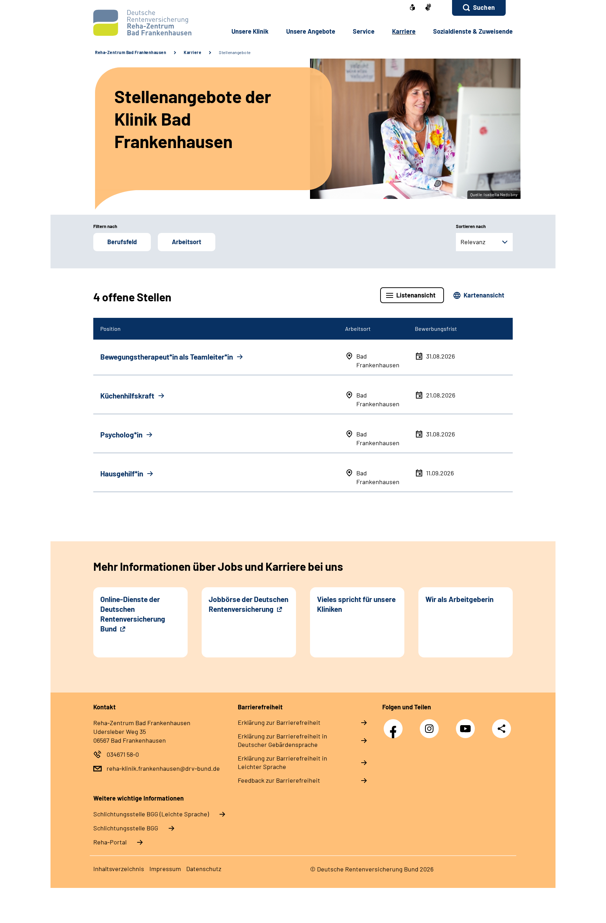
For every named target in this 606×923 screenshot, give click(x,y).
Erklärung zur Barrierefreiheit (279, 722)
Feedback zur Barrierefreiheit (279, 780)
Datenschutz (203, 868)
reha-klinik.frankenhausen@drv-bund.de (163, 768)
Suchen (484, 7)
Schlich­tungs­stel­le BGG (125, 828)
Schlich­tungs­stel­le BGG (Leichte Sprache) (151, 814)
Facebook (394, 725)
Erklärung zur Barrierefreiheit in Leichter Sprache (282, 762)
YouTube (467, 725)
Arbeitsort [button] (186, 242)
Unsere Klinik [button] (250, 31)
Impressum (165, 868)
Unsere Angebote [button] (310, 31)
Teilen (501, 728)
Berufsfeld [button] (122, 242)
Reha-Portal (110, 842)
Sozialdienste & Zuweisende (473, 31)
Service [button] (364, 31)
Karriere (192, 52)
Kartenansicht (484, 295)
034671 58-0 (123, 754)
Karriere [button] (404, 31)
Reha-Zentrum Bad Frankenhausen (130, 52)
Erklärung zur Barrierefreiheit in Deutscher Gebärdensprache (282, 740)
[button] (479, 8)
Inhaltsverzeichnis (118, 868)
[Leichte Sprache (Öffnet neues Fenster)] (412, 8)
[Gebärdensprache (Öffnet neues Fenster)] (428, 8)
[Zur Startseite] (140, 22)
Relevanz (472, 242)
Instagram (431, 725)
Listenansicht (416, 295)
